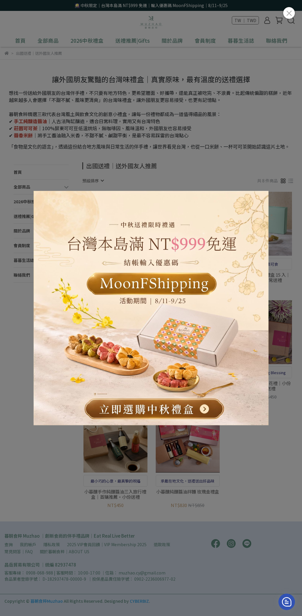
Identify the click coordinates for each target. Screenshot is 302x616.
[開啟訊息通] (286, 602)
